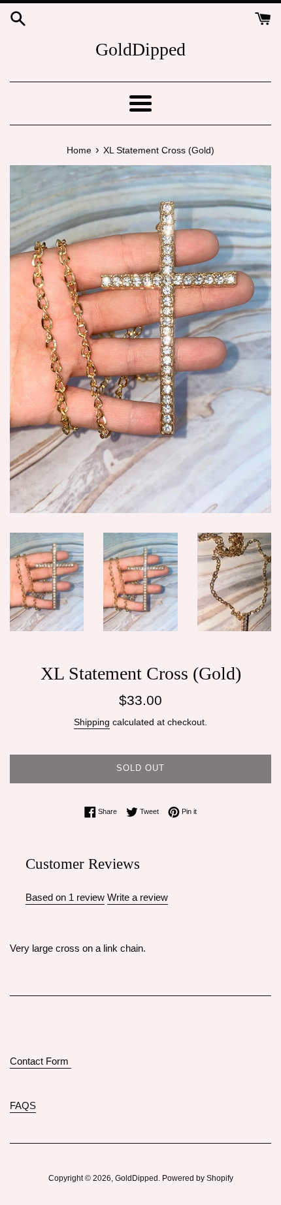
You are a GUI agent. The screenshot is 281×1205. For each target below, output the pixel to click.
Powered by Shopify (197, 1178)
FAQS (23, 1105)
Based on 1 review (65, 897)
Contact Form (40, 1061)
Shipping (92, 722)
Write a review (137, 897)
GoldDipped (140, 49)
